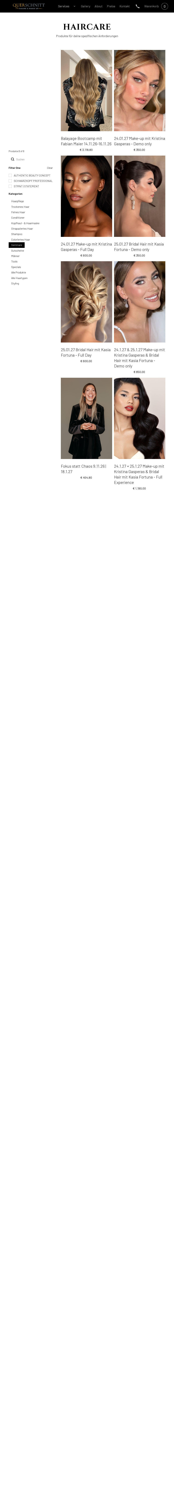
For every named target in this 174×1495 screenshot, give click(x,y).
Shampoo (16, 234)
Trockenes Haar (20, 206)
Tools (14, 261)
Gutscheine (17, 250)
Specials (16, 267)
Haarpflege (17, 201)
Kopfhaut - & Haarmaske (25, 223)
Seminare (16, 245)
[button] (65, 6)
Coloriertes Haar (20, 239)
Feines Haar (18, 212)
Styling (15, 283)
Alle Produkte (18, 272)
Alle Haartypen (19, 278)
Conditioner (17, 217)
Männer (15, 256)
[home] (29, 6)
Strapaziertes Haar (22, 228)
